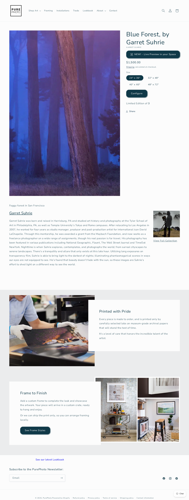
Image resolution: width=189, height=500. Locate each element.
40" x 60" (134, 84)
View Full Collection (165, 240)
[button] (34, 11)
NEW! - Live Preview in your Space (155, 54)
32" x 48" (153, 77)
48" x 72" (153, 84)
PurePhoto (47, 498)
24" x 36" (134, 77)
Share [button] (132, 111)
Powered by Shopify (61, 498)
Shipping (130, 67)
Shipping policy (126, 498)
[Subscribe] (61, 477)
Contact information (145, 498)
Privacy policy (94, 498)
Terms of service (110, 498)
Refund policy (79, 498)
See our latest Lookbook (50, 459)
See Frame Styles (35, 430)
